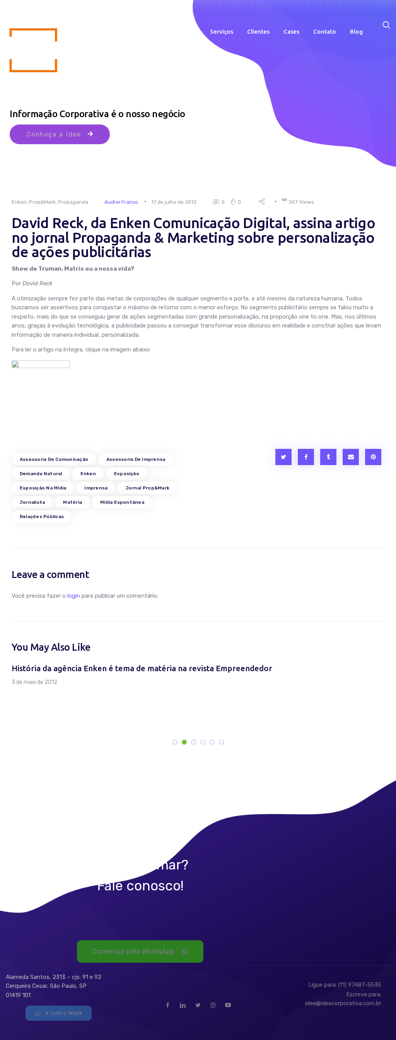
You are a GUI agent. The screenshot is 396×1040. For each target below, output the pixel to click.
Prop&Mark (42, 202)
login (73, 595)
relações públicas (42, 516)
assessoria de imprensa (135, 459)
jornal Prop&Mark (147, 488)
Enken (19, 202)
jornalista (32, 502)
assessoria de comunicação (54, 459)
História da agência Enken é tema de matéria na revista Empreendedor (142, 668)
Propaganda (73, 202)
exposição (126, 473)
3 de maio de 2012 (34, 682)
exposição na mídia (43, 488)
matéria (72, 502)
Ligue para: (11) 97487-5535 (344, 984)
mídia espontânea (122, 502)
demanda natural (41, 473)
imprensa (96, 488)
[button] (30, 697)
